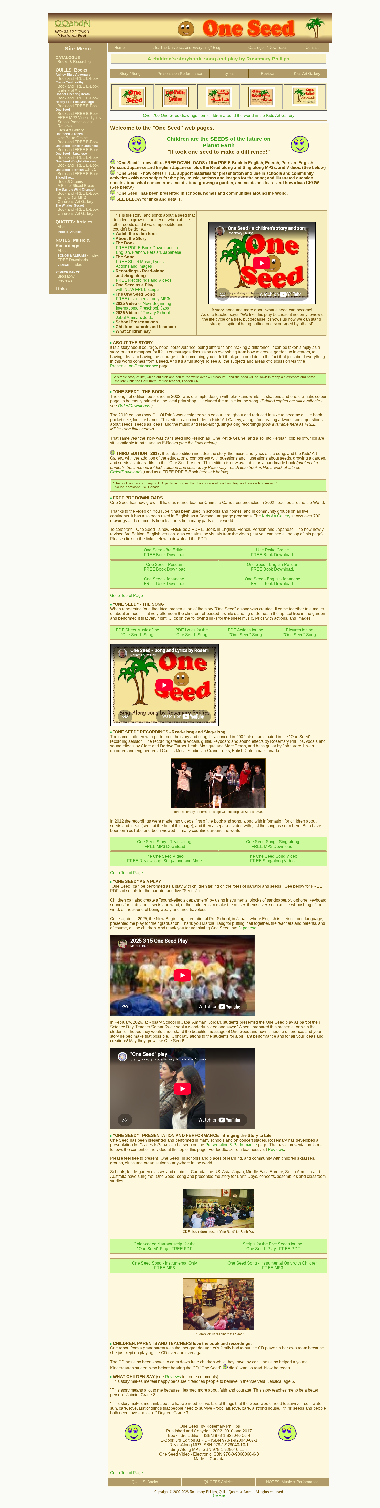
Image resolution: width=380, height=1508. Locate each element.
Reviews (64, 126)
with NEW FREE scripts (136, 287)
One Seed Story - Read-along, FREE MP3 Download (164, 844)
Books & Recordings (74, 62)
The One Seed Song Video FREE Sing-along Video (272, 858)
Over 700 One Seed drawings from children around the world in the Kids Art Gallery (218, 115)
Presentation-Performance (179, 74)
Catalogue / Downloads (267, 47)
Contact (312, 47)
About (62, 227)
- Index (78, 255)
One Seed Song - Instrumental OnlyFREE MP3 (164, 1265)
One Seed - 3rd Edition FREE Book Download (165, 552)
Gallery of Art (68, 90)
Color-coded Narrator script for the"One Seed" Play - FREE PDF (165, 1246)
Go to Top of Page (126, 595)
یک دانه (76, 170)
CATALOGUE (68, 58)
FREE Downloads (73, 260)
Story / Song (129, 74)
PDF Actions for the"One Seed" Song (245, 632)
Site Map (218, 1495)
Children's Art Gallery (74, 202)
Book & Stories (69, 181)
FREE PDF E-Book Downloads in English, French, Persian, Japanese (147, 250)
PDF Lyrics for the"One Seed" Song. (191, 632)
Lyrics (229, 74)
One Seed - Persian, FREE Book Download (165, 566)
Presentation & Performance (231, 1145)
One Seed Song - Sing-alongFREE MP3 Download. (272, 844)
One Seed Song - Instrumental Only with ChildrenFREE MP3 (272, 1265)
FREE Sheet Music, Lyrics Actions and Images (138, 264)
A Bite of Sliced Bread (75, 186)
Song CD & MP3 (71, 197)
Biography (65, 276)
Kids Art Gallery (70, 130)
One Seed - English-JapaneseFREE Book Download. (272, 581)
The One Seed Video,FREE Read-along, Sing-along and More (164, 858)
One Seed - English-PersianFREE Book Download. (272, 566)
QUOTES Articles (219, 1482)
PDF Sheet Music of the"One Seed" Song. (137, 632)
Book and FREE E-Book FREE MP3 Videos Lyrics (78, 116)
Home (119, 47)
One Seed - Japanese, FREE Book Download (165, 581)
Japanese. (247, 928)
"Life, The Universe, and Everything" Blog (185, 47)
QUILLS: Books (145, 1482)
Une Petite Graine (72, 138)
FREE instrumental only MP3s (142, 296)
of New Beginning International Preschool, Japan (142, 305)
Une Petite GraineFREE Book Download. (272, 552)
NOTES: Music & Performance (292, 1482)
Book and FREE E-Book (77, 78)
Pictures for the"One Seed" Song (299, 632)
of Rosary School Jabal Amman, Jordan (141, 315)
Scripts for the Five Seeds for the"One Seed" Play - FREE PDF (272, 1246)
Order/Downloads (134, 406)
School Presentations (75, 122)
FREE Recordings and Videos (142, 275)
